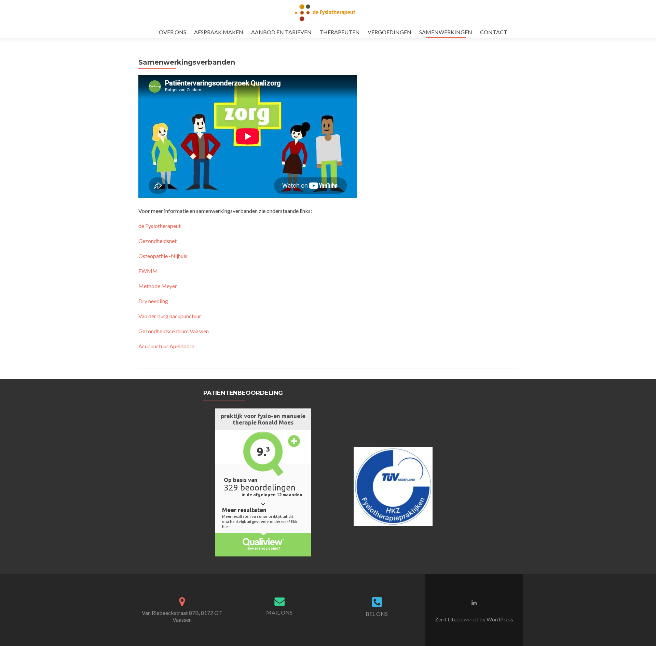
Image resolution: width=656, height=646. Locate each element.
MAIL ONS (279, 612)
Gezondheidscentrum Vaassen (173, 331)
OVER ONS (172, 32)
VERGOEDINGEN (389, 32)
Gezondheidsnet (157, 241)
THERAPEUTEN (339, 32)
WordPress (499, 619)
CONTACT (493, 32)
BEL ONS (377, 613)
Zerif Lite (446, 619)
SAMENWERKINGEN (445, 32)
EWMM (148, 271)
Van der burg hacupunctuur (169, 316)
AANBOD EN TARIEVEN (281, 32)
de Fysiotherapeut (159, 226)
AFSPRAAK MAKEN (218, 32)
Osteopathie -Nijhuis (162, 256)
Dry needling (153, 301)
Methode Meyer (157, 286)
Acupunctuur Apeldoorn (166, 346)
